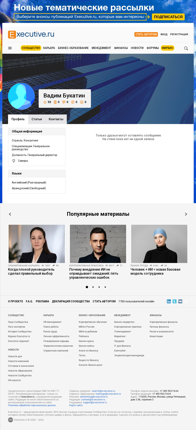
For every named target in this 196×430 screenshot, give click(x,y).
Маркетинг (120, 336)
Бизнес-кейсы (86, 346)
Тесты (82, 355)
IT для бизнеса (122, 346)
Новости (137, 47)
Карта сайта (75, 405)
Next (186, 214)
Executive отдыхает (18, 341)
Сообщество (31, 47)
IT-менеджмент (122, 331)
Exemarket (120, 350)
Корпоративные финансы (164, 322)
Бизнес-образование (73, 47)
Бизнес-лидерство (124, 322)
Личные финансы (159, 326)
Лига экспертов (16, 326)
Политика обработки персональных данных (32, 405)
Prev (10, 214)
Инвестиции (156, 336)
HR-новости (14, 380)
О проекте (15, 301)
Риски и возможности (162, 331)
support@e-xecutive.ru (95, 402)
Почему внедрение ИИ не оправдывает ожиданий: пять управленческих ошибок (93, 273)
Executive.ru (27, 396)
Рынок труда (139, 265)
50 (49, 102)
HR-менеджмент (52, 322)
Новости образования (20, 370)
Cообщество (16, 315)
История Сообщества (19, 331)
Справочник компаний (55, 350)
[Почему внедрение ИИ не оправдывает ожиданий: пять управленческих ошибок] (98, 244)
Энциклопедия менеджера (129, 355)
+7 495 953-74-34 (169, 391)
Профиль (18, 119)
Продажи (119, 341)
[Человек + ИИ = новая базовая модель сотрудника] (159, 244)
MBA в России (86, 326)
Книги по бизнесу (88, 350)
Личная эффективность (56, 336)
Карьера (49, 47)
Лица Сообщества (18, 322)
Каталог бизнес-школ (90, 365)
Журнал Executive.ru (19, 336)
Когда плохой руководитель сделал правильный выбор (31, 271)
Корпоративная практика (86, 265)
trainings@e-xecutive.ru (108, 394)
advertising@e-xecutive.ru (94, 396)
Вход (164, 34)
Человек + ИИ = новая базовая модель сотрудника (155, 271)
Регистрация (179, 34)
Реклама (42, 301)
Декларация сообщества (71, 301)
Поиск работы (51, 326)
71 (121, 265)
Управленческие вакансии (58, 346)
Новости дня (15, 356)
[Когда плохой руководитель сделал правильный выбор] (36, 244)
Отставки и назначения (21, 366)
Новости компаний (18, 361)
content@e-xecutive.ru (93, 399)
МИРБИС (167, 47)
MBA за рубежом (88, 331)
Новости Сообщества (20, 375)
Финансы (121, 47)
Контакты (56, 119)
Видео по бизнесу (89, 360)
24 (165, 265)
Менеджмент (101, 47)
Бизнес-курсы (86, 341)
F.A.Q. (29, 301)
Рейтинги (84, 336)
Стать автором (146, 34)
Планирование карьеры (24, 265)
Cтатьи (37, 119)
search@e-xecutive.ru (103, 391)
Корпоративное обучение (93, 322)
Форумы (153, 47)
